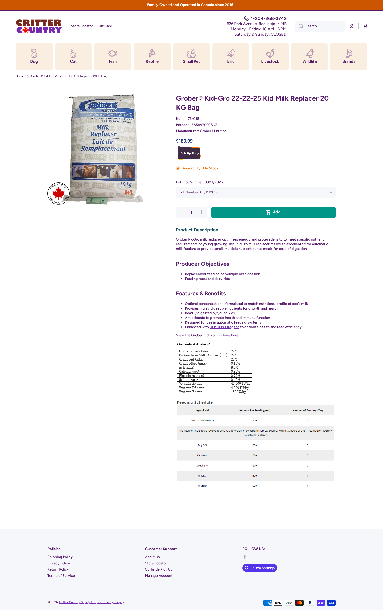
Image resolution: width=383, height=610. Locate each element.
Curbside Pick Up (159, 569)
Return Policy (58, 569)
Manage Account (158, 575)
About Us (152, 557)
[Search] (299, 26)
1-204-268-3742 (269, 18)
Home (20, 76)
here (234, 335)
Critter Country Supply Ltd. (77, 602)
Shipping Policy (60, 557)
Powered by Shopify (110, 602)
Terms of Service (61, 575)
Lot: (199, 182)
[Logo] (39, 26)
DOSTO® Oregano (224, 327)
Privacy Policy (58, 563)
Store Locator (156, 563)
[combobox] (320, 26)
